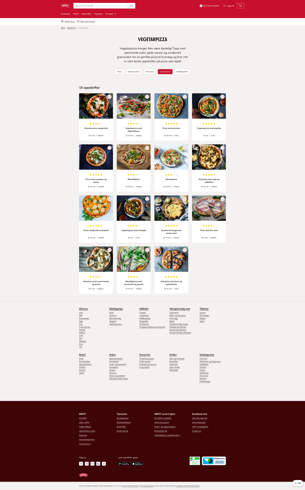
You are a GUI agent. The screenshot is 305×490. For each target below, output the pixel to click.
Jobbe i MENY (84, 422)
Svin (81, 344)
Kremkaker (114, 361)
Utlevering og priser (161, 422)
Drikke (173, 354)
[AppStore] (137, 464)
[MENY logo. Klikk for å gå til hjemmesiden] (65, 6)
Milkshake (173, 370)
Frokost (142, 312)
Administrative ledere (87, 431)
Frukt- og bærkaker (117, 364)
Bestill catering (122, 431)
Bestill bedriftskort (124, 422)
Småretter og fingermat (210, 361)
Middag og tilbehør (177, 327)
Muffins (82, 367)
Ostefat (203, 367)
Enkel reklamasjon (199, 422)
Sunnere (113, 315)
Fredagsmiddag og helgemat (152, 327)
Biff (80, 315)
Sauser (203, 312)
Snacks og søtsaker (178, 330)
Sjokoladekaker (116, 358)
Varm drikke (174, 367)
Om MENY (83, 418)
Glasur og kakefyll (117, 376)
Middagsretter (115, 324)
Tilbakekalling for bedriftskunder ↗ (167, 435)
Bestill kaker (121, 427)
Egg (81, 321)
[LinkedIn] (98, 464)
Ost (80, 338)
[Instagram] (87, 464)
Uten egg (173, 318)
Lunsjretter (144, 315)
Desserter (144, 354)
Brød (81, 358)
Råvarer (83, 308)
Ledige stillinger (85, 427)
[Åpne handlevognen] (240, 5)
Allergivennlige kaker (178, 324)
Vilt (80, 347)
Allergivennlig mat (179, 308)
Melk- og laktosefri (177, 315)
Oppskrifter (86, 14)
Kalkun (82, 332)
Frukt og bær (84, 327)
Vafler (81, 373)
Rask (111, 312)
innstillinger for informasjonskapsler (187, 486)
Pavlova (113, 373)
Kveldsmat (144, 324)
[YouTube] (92, 464)
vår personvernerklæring (130, 486)
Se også (109, 14)
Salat (202, 321)
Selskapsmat (207, 354)
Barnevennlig (115, 318)
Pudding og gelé (146, 358)
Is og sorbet (144, 367)
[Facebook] (81, 464)
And (81, 312)
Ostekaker (113, 367)
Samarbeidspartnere (87, 439)
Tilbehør (204, 308)
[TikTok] (104, 464)
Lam (81, 335)
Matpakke (143, 321)
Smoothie (173, 361)
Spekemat (204, 373)
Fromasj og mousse (148, 364)
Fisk (81, 324)
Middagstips (116, 308)
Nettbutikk (65, 14)
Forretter (203, 358)
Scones (82, 370)
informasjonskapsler (147, 486)
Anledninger (205, 381)
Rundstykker (84, 361)
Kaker (112, 354)
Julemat (203, 378)
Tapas (202, 370)
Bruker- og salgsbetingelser (164, 427)
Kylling (82, 330)
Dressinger (204, 315)
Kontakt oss (196, 431)
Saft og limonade (177, 358)
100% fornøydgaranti (200, 427)
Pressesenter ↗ (85, 444)
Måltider (144, 308)
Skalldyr (82, 341)
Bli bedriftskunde (160, 431)
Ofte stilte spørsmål (199, 418)
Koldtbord (204, 364)
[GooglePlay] (124, 464)
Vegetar (112, 321)
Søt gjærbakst (85, 364)
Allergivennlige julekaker (180, 332)
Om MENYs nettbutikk (162, 418)
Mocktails (173, 364)
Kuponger (98, 14)
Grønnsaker (84, 318)
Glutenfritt (173, 312)
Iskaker (112, 370)
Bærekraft (83, 435)
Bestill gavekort (123, 418)
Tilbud (76, 14)
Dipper (203, 318)
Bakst (172, 321)
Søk (131, 6)
